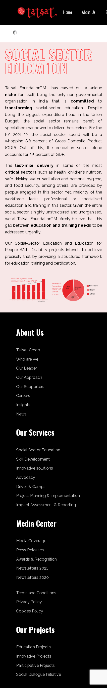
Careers (23, 395)
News (21, 414)
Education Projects (33, 647)
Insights (23, 404)
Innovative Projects (33, 656)
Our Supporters (30, 386)
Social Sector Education (38, 450)
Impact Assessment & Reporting (46, 504)
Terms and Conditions (36, 592)
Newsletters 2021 (32, 568)
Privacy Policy (29, 601)
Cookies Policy (29, 611)
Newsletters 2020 (32, 577)
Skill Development (33, 459)
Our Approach (29, 377)
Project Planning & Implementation (48, 495)
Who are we (27, 359)
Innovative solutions (34, 468)
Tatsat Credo (28, 350)
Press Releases (30, 550)
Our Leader (26, 368)
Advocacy (25, 477)
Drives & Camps (31, 486)
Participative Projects (35, 665)
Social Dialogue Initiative (38, 674)
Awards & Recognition (36, 559)
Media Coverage (31, 540)
